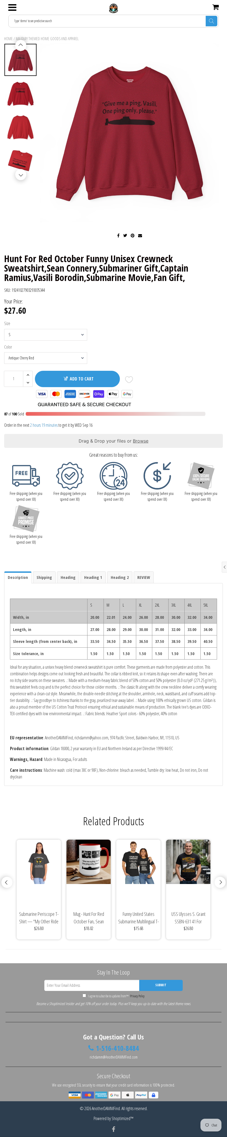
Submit (160, 985)
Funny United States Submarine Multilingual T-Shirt (138, 918)
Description (18, 577)
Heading (68, 577)
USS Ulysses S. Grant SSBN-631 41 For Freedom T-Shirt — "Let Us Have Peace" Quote (188, 918)
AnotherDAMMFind (106, 1108)
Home (8, 38)
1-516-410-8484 (117, 1048)
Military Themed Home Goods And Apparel (47, 38)
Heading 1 (93, 577)
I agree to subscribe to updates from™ (116, 996)
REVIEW (143, 577)
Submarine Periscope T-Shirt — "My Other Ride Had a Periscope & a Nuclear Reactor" (39, 918)
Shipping (44, 577)
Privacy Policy (137, 996)
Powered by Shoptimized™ (113, 1118)
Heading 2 (120, 577)
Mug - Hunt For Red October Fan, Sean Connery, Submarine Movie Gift (88, 918)
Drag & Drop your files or (113, 441)
